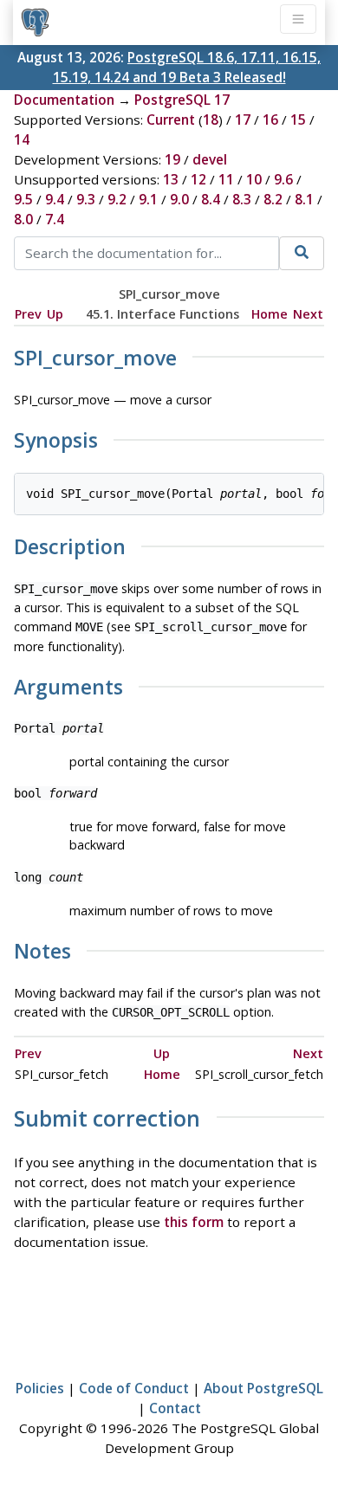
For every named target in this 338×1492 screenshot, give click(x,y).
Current (170, 119)
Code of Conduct (134, 1388)
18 (210, 119)
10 (254, 179)
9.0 (179, 199)
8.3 (241, 199)
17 (242, 119)
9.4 (54, 199)
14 (21, 139)
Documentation (64, 99)
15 (298, 119)
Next (308, 314)
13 (171, 179)
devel (209, 159)
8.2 (273, 199)
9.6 (283, 179)
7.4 (54, 219)
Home (269, 314)
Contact (175, 1408)
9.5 (23, 199)
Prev (28, 314)
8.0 (23, 219)
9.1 (148, 199)
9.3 (85, 199)
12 (198, 179)
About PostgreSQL (263, 1388)
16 (270, 119)
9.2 (117, 199)
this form (194, 1221)
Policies (40, 1388)
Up (55, 314)
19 (172, 159)
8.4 (210, 199)
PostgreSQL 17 (182, 99)
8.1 (304, 199)
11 (226, 179)
